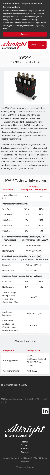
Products (25, 445)
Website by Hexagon (25, 467)
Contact (25, 449)
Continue (25, 34)
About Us (25, 452)
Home (25, 442)
